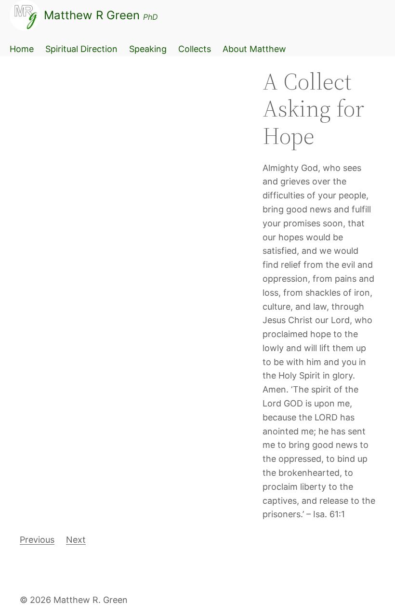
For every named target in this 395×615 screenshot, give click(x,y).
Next (76, 540)
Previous (37, 540)
